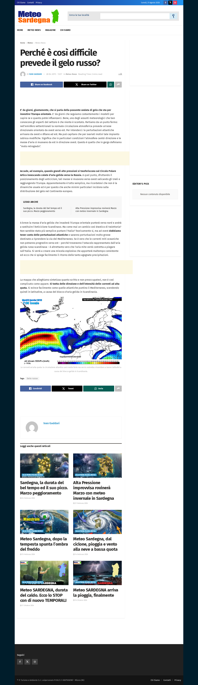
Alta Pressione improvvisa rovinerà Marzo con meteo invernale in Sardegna (93, 490)
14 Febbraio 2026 (81, 554)
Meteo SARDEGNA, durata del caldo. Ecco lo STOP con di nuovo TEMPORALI (44, 595)
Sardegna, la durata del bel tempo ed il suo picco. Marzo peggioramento (44, 488)
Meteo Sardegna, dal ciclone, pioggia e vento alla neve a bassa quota (95, 544)
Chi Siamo (21, 3)
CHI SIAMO (65, 30)
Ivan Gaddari (35, 74)
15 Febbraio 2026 (28, 554)
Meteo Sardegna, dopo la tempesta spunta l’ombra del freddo (44, 544)
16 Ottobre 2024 (81, 600)
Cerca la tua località (79, 15)
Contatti (30, 3)
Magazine (50, 30)
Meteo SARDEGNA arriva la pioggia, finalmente (95, 592)
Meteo (30, 43)
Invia (173, 16)
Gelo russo (32, 378)
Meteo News (34, 30)
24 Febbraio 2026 (28, 498)
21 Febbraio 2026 (81, 503)
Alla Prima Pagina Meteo (33, 475)
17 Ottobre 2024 (28, 605)
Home (20, 30)
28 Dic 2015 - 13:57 (54, 74)
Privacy (39, 3)
